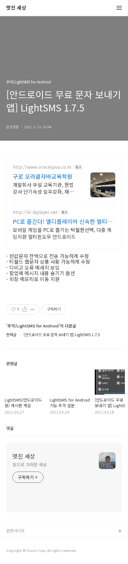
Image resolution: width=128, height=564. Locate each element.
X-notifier (15, 551)
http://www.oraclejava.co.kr (42, 167)
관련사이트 (15, 530)
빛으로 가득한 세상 (29, 464)
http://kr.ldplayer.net (35, 212)
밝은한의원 (16, 541)
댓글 (10, 428)
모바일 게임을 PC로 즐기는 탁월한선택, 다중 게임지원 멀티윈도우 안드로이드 (62, 233)
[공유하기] (25, 309)
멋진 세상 (16, 8)
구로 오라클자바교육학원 (42, 176)
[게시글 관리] (32, 309)
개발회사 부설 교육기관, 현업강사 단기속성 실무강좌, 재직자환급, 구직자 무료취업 (43, 188)
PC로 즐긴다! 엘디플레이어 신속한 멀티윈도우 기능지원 (62, 221)
